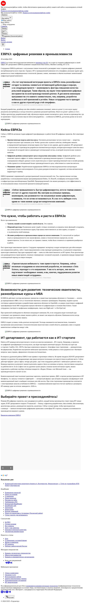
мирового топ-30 (42, 63)
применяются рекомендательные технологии (42, 586)
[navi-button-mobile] (3, 44)
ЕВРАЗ (3, 63)
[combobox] (9, 597)
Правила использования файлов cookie (36, 13)
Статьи (7, 49)
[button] (3, 38)
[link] (4, 33)
